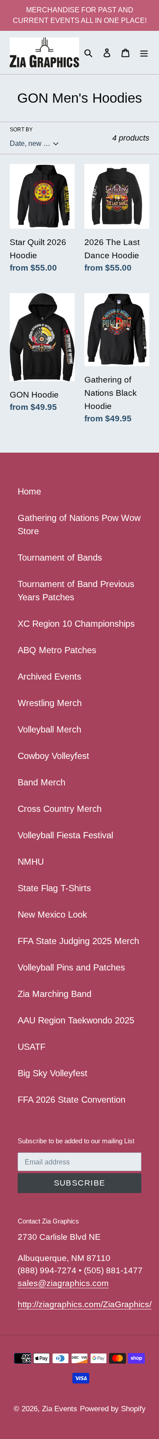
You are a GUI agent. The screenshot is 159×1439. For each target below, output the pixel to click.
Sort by (21, 129)
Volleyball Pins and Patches (71, 967)
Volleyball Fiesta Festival (65, 835)
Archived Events (49, 676)
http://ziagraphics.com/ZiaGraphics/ (84, 1304)
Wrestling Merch (50, 703)
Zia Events (59, 1409)
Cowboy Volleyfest (53, 756)
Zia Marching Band (54, 994)
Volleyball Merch (49, 729)
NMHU (31, 861)
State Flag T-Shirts (54, 888)
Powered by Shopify (113, 1409)
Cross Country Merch (60, 809)
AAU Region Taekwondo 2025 (76, 1020)
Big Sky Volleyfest (52, 1073)
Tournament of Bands (60, 557)
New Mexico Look (52, 914)
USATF (31, 1047)
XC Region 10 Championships (76, 623)
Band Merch (41, 782)
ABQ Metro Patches (57, 650)
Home (29, 491)
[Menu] (144, 52)
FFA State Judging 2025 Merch (78, 941)
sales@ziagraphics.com (63, 1283)
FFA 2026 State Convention (71, 1099)
